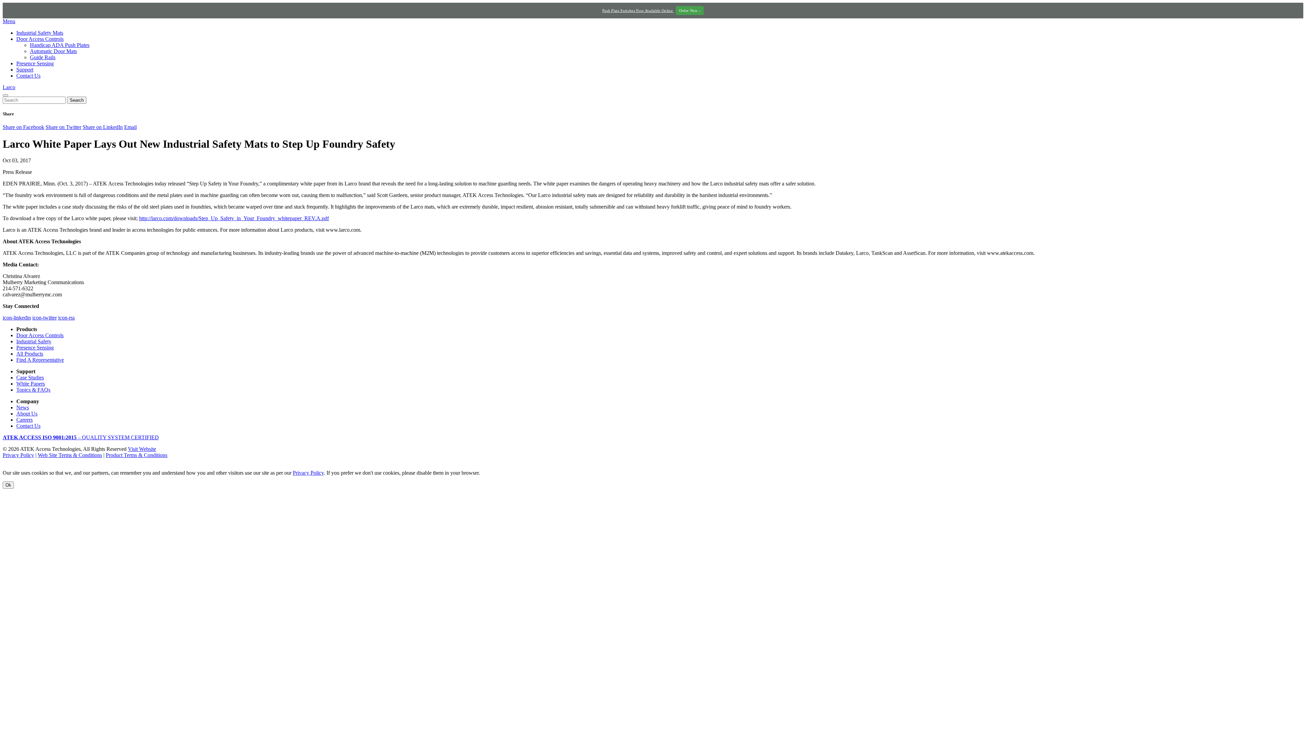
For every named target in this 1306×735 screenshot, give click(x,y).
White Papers (30, 384)
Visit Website (142, 449)
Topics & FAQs (33, 390)
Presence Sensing (35, 63)
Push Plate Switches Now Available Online (651, 11)
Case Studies (30, 377)
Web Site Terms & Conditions (70, 455)
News (22, 407)
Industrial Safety (33, 341)
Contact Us (28, 76)
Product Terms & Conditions (136, 455)
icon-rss (66, 318)
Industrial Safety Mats (39, 33)
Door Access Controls (40, 39)
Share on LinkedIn (103, 127)
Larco (9, 87)
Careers (24, 420)
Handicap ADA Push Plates (59, 45)
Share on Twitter (63, 127)
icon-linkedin (17, 318)
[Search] (5, 95)
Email (130, 127)
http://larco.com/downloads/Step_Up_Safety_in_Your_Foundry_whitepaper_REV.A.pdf (234, 218)
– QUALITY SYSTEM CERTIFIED (81, 437)
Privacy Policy (18, 455)
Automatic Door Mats (53, 51)
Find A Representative (40, 360)
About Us (26, 413)
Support (24, 69)
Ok (8, 485)
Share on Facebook (23, 127)
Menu (9, 21)
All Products (29, 354)
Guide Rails (42, 57)
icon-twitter (44, 318)
